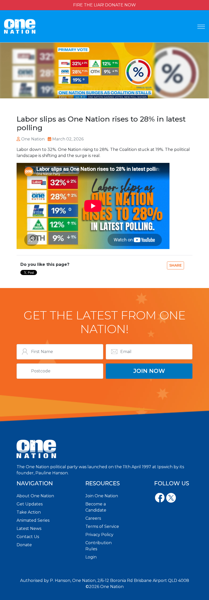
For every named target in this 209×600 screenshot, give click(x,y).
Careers (93, 518)
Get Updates (30, 504)
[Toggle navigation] (201, 27)
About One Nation (35, 495)
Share (175, 265)
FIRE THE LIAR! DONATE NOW (104, 5)
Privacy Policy (99, 534)
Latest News (29, 528)
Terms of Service (102, 526)
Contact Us (28, 536)
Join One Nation (101, 495)
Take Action (29, 512)
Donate (24, 544)
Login (91, 557)
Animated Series (33, 520)
